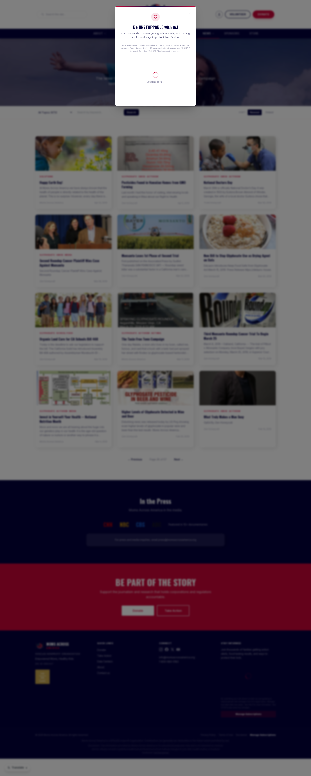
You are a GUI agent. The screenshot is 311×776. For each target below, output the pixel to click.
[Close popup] (190, 12)
